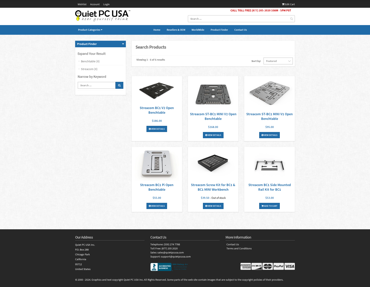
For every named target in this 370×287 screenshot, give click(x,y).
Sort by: (256, 61)
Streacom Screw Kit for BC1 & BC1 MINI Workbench (213, 187)
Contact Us (240, 29)
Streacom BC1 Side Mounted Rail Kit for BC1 (269, 187)
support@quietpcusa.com (176, 256)
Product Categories (89, 29)
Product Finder (219, 29)
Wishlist (82, 4)
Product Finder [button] (87, 44)
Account (95, 4)
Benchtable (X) (90, 61)
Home (156, 29)
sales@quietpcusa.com (170, 252)
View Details (158, 128)
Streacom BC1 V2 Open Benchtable (157, 110)
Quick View (157, 90)
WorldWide (198, 29)
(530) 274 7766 (172, 244)
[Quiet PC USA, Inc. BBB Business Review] (185, 267)
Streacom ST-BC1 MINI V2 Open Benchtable (213, 116)
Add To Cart (271, 205)
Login (106, 4)
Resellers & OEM (176, 29)
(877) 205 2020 (169, 248)
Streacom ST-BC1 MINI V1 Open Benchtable (269, 116)
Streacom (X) (89, 69)
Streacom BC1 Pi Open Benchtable (156, 187)
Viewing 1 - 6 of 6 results (150, 59)
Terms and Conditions (239, 248)
